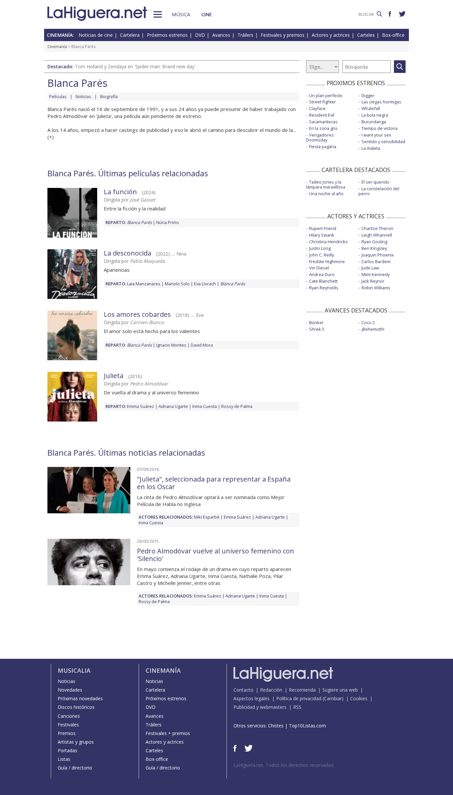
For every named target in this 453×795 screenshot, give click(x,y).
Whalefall (370, 108)
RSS (297, 707)
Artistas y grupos (76, 742)
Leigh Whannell (376, 235)
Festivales (68, 724)
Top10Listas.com (307, 725)
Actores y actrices (331, 35)
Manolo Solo (177, 284)
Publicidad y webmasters (260, 707)
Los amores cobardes (137, 314)
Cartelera (130, 35)
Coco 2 (368, 322)
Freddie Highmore (327, 261)
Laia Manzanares (144, 284)
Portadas (67, 750)
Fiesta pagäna (322, 146)
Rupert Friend (322, 228)
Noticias (83, 96)
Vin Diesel (319, 268)
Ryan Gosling (374, 242)
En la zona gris (323, 128)
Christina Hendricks (328, 242)
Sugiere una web (340, 690)
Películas (58, 96)
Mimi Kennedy (375, 274)
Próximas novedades (80, 698)
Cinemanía (57, 46)
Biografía (109, 96)
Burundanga (373, 122)
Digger (367, 95)
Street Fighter (322, 102)
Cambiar (333, 698)
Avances (221, 35)
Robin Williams (375, 288)
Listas (64, 759)
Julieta (113, 375)
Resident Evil (321, 115)
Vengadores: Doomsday (320, 137)
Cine (206, 14)
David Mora (202, 345)
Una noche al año (326, 194)
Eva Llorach (205, 284)
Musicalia (74, 670)
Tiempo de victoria (379, 128)
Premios (67, 733)
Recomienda (302, 690)
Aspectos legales (251, 698)
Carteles (366, 35)
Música (181, 14)
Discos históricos (76, 707)
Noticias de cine (96, 35)
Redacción (271, 690)
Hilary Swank (321, 235)
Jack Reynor (372, 281)
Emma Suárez (140, 406)
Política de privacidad (298, 698)
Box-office (393, 35)
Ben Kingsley (374, 248)
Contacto (243, 690)
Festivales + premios (168, 733)
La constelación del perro (378, 191)
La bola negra (374, 115)
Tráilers (245, 35)
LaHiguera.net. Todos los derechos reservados (283, 765)
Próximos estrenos (167, 35)
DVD (200, 35)
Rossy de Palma (236, 406)
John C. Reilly (321, 255)
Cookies (358, 698)
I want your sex (376, 135)
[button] (158, 14)
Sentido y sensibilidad (383, 141)
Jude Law (370, 268)
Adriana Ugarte (173, 406)
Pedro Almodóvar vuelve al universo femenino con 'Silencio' (215, 554)
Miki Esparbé (207, 517)
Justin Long (320, 248)
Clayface (317, 108)
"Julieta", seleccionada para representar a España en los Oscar (214, 483)
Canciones (69, 716)
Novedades (70, 690)
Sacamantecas (323, 122)
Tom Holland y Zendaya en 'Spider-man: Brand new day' (135, 66)
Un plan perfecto (326, 95)
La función (120, 191)
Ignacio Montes (171, 345)
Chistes (276, 725)
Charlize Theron (377, 228)
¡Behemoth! (372, 329)
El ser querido (375, 182)
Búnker (316, 322)
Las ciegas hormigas (381, 102)
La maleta (370, 148)
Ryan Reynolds (323, 288)
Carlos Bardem (376, 261)
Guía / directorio (75, 768)
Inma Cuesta (204, 406)
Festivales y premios (282, 35)
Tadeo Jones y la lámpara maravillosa (325, 184)
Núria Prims (167, 222)
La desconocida (127, 253)
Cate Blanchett (323, 281)
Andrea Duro (322, 274)
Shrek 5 (316, 329)
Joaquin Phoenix (377, 255)
